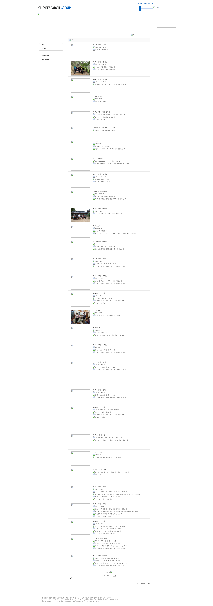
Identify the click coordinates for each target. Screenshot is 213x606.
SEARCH (143, 3)
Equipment (45, 59)
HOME (138, 3)
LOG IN (147, 3)
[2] (109, 572)
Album (44, 45)
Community (141, 35)
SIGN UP (151, 3)
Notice (44, 48)
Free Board (45, 55)
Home (135, 35)
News (44, 52)
